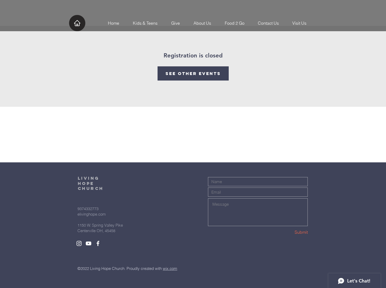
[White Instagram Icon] (79, 243)
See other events (193, 73)
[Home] (77, 23)
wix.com (170, 268)
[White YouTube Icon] (88, 243)
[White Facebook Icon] (98, 243)
